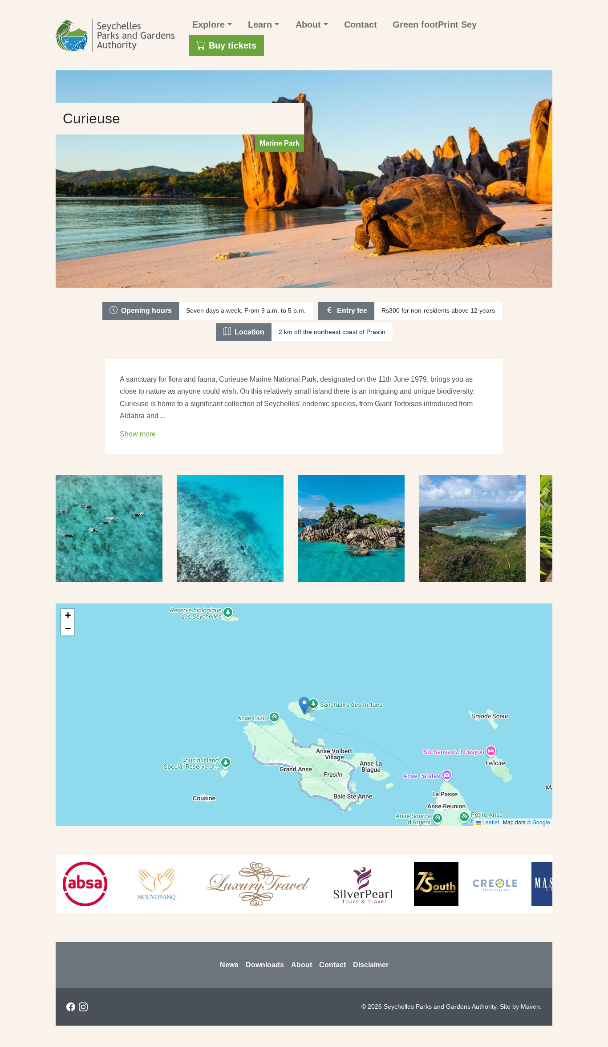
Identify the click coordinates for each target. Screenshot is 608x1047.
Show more (138, 434)
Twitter (108, 1006)
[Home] (119, 35)
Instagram (83, 1006)
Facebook (70, 1006)
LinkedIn (95, 1006)
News (229, 965)
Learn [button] (260, 24)
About (301, 965)
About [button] (308, 24)
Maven (530, 1006)
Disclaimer (371, 965)
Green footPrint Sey (435, 24)
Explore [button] (208, 24)
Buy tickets (232, 45)
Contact (360, 24)
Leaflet (490, 822)
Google (541, 822)
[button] (304, 706)
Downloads (265, 965)
